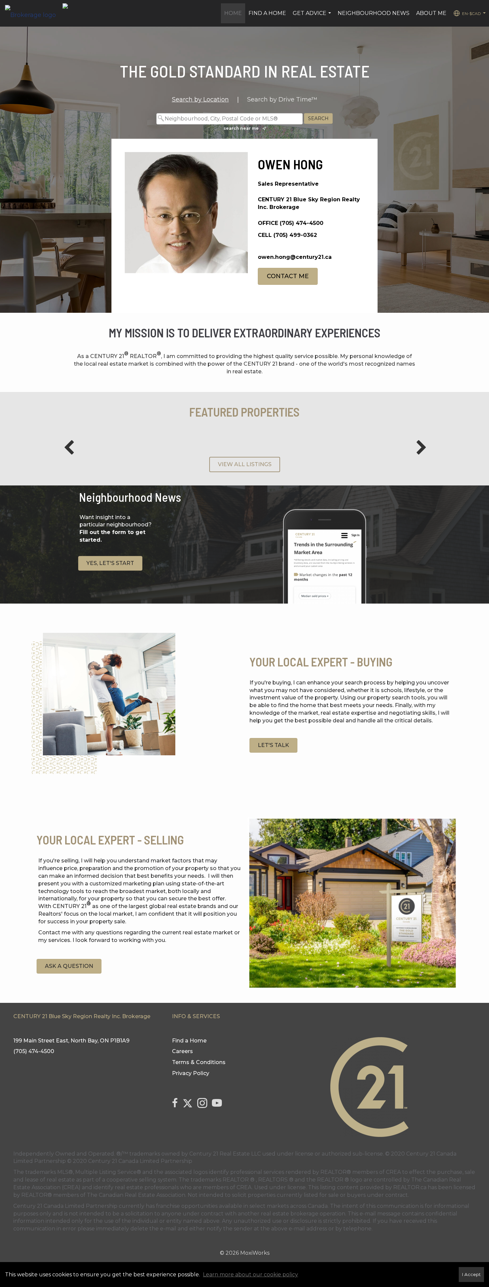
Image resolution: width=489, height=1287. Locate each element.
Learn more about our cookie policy (250, 1274)
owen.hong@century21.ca (295, 257)
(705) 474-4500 (301, 223)
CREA (393, 1172)
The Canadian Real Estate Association (136, 1195)
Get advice (313, 16)
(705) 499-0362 (295, 235)
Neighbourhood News (373, 13)
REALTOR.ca (409, 1187)
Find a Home (267, 13)
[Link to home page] (34, 13)
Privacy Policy (190, 1073)
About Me (431, 13)
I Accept (471, 1274)
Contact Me (288, 276)
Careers (182, 1051)
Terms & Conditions (199, 1062)
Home (233, 13)
